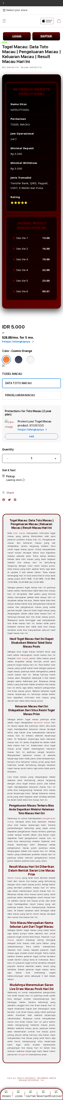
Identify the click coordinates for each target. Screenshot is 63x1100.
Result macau (14, 877)
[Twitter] (10, 500)
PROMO (6, 1096)
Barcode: (25, 67)
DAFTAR (31, 1096)
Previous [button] (3, 3)
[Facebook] (4, 500)
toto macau (19, 533)
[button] (8, 492)
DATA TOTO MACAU (18, 383)
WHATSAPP (43, 1096)
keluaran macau (42, 722)
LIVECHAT (56, 1096)
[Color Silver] (30, 359)
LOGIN (19, 1096)
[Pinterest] (15, 500)
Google (22, 1054)
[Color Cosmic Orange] (6, 359)
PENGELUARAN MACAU (20, 395)
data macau (23, 658)
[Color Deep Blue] (18, 359)
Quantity (8, 449)
